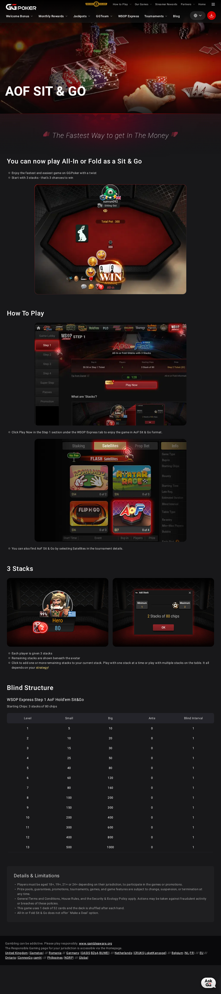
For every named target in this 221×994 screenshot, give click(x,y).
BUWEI (104, 953)
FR (192, 953)
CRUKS (139, 953)
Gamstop (36, 953)
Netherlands (123, 953)
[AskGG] (209, 982)
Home (201, 4)
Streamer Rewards (166, 4)
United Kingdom (16, 953)
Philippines (55, 957)
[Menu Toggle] (213, 4)
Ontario (10, 957)
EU (202, 953)
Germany (72, 953)
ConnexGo (25, 957)
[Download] (211, 15)
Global (83, 957)
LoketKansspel (155, 953)
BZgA (95, 953)
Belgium (177, 953)
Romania (55, 953)
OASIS (85, 953)
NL (187, 953)
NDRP (69, 957)
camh (37, 957)
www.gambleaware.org (95, 943)
